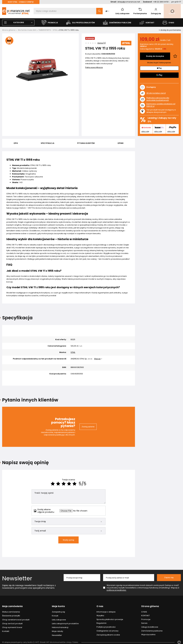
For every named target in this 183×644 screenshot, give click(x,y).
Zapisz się (169, 577)
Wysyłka (100, 615)
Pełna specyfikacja (94, 67)
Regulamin (102, 623)
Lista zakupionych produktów (65, 623)
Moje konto (58, 606)
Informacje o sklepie (106, 612)
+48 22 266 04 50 (161, 1)
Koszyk (55, 616)
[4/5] (69, 484)
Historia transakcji (60, 627)
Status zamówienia (11, 612)
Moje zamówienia (12, 606)
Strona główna (8, 30)
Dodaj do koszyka (155, 56)
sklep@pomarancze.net (128, 1)
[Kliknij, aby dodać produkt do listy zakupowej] (175, 56)
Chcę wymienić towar (12, 627)
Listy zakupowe (122, 13)
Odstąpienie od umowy (107, 631)
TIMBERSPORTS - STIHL (47, 30)
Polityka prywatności (106, 627)
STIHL (73, 352)
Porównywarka (140, 13)
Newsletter (17, 578)
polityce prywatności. (116, 590)
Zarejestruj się (58, 612)
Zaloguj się (156, 13)
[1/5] (53, 484)
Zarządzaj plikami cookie (108, 634)
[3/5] (64, 484)
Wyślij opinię (68, 540)
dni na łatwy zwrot (156, 93)
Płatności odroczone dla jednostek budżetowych (157, 99)
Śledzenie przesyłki (11, 616)
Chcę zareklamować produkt (15, 620)
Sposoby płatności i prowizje (110, 619)
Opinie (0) (101, 43)
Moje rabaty (57, 631)
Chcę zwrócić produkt (12, 623)
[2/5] (58, 484)
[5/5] (74, 484)
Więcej (97, 358)
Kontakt (5, 631)
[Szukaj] (99, 11)
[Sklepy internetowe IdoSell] (179, 642)
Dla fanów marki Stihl (27, 30)
